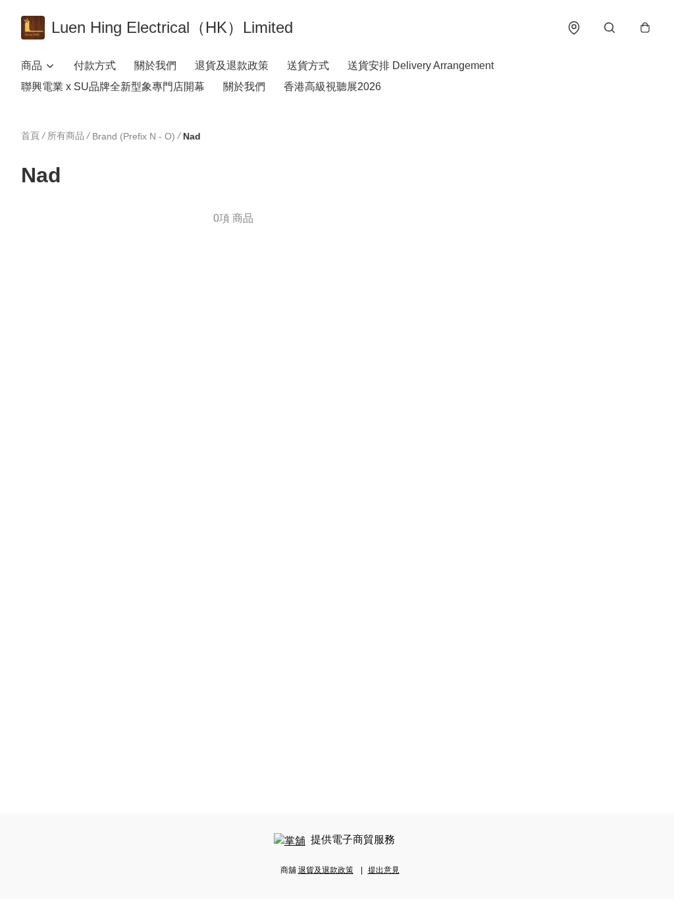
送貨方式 (308, 65)
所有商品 (65, 135)
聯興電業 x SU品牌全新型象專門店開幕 (113, 86)
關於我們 (155, 65)
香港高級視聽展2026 (332, 86)
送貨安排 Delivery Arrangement (421, 65)
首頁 (30, 135)
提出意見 (384, 870)
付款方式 (95, 65)
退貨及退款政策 (232, 65)
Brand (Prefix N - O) (133, 136)
